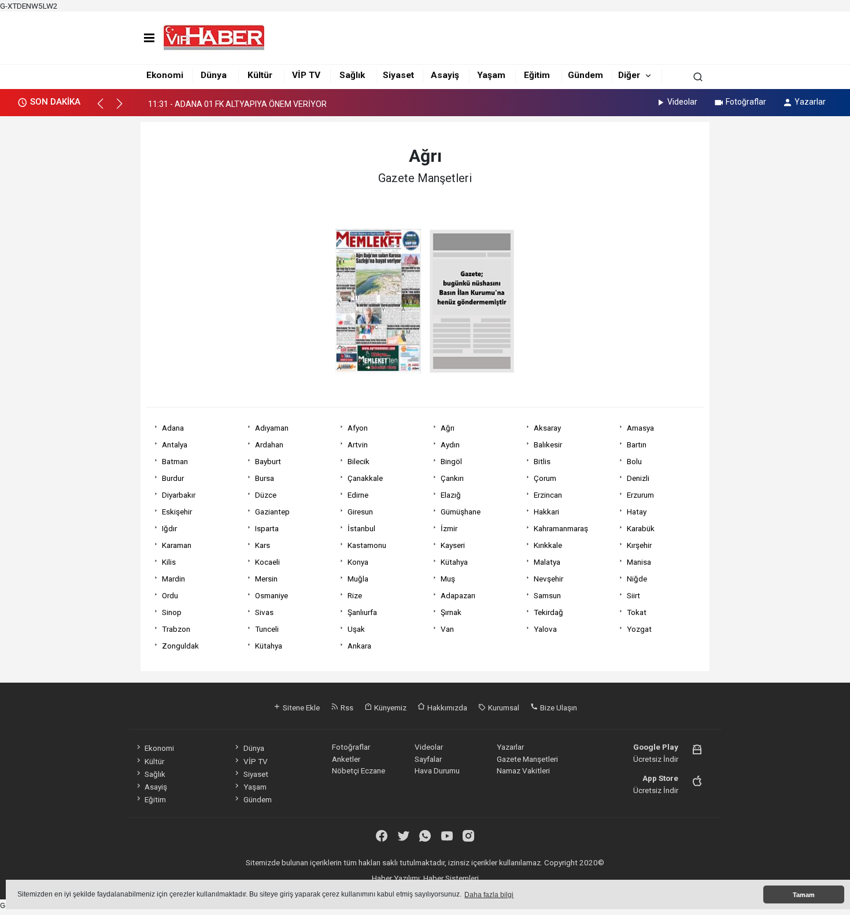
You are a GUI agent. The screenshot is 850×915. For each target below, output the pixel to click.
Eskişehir (177, 511)
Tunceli (267, 629)
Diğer (629, 75)
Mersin (266, 578)
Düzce (265, 494)
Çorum (545, 478)
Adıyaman (272, 427)
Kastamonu (367, 545)
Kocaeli (267, 561)
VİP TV (306, 75)
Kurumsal (502, 707)
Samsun (547, 595)
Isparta (267, 528)
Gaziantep (272, 511)
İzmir (449, 528)
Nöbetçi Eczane (358, 770)
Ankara (359, 645)
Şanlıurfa (362, 612)
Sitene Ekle (300, 707)
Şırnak (451, 612)
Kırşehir (639, 545)
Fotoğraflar (746, 101)
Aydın (450, 444)
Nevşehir (548, 578)
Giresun (360, 511)
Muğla (358, 578)
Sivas (264, 612)
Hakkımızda (446, 707)
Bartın (636, 444)
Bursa (264, 478)
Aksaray (547, 427)
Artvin (358, 444)
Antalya (174, 444)
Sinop (172, 612)
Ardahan (269, 444)
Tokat (636, 612)
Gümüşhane (461, 511)
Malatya (547, 561)
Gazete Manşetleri (527, 759)
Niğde (637, 578)
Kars (262, 545)
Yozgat (639, 629)
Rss (346, 707)
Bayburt (268, 461)
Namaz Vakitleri (523, 770)
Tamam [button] (804, 894)
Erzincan (548, 494)
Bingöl (451, 461)
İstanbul (361, 528)
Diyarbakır (178, 494)
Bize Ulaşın (557, 707)
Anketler (346, 759)
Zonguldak (180, 645)
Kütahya (454, 561)
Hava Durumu (437, 770)
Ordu (170, 595)
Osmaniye (271, 595)
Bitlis (542, 461)
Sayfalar (428, 759)
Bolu (634, 461)
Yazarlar (810, 101)
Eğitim (537, 75)
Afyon (358, 427)
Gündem (585, 75)
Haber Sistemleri (451, 878)
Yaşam (491, 75)
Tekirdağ (548, 612)
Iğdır (169, 528)
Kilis (169, 561)
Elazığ (451, 494)
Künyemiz (389, 707)
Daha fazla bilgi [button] (488, 895)
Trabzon (176, 629)
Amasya (640, 427)
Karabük (641, 528)
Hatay (636, 511)
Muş (448, 578)
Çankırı (452, 478)
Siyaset (398, 75)
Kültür (259, 75)
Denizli (638, 478)
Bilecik (358, 461)
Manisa (639, 561)
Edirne (358, 494)
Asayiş (445, 75)
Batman (175, 461)
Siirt (633, 595)
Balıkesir (548, 444)
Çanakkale (365, 478)
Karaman (176, 545)
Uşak (356, 629)
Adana (173, 427)
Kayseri (453, 545)
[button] (105, 108)
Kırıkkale (548, 545)
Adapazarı (458, 595)
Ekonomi (164, 75)
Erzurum (640, 494)
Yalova (545, 629)
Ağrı (447, 427)
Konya (358, 561)
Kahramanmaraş (561, 528)
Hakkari (546, 511)
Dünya (214, 75)
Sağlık (352, 75)
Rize (355, 595)
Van (447, 629)
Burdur (173, 478)
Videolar (682, 101)
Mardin (173, 578)
